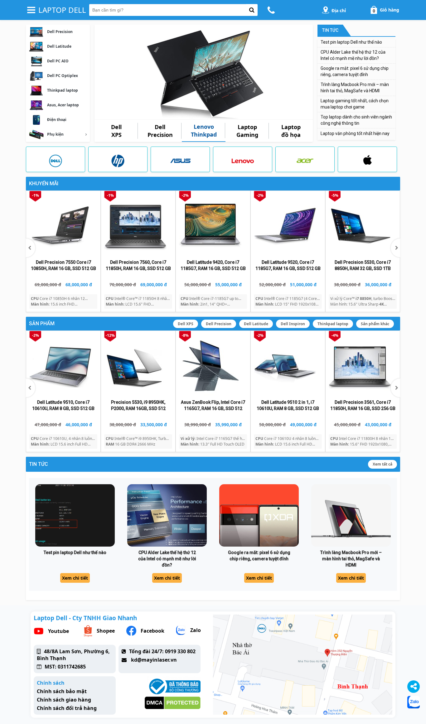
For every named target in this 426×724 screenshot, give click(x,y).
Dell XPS (185, 323)
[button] (395, 248)
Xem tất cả (382, 464)
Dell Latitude (256, 323)
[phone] (272, 10)
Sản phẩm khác (375, 323)
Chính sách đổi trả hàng (67, 708)
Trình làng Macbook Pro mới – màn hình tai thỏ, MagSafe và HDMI (351, 558)
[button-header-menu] (31, 10)
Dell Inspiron (293, 323)
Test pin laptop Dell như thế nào (351, 42)
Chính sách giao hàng (64, 699)
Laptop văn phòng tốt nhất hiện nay (355, 133)
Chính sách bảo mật (62, 691)
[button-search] (252, 10)
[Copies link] (413, 686)
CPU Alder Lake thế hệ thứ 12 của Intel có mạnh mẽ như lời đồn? (167, 558)
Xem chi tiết (75, 578)
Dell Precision (218, 323)
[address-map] (325, 10)
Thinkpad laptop (332, 323)
